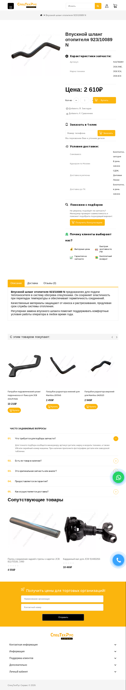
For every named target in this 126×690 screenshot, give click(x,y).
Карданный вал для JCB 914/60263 (81, 559)
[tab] (63, 439)
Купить (104, 100)
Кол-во (68, 100)
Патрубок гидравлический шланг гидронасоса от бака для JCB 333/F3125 (24, 395)
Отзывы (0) (49, 283)
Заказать (108, 133)
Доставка (32, 283)
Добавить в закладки (80, 108)
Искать (98, 6)
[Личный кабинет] (107, 6)
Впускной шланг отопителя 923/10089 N (66, 15)
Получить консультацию (89, 222)
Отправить (63, 617)
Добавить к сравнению (81, 113)
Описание (16, 283)
